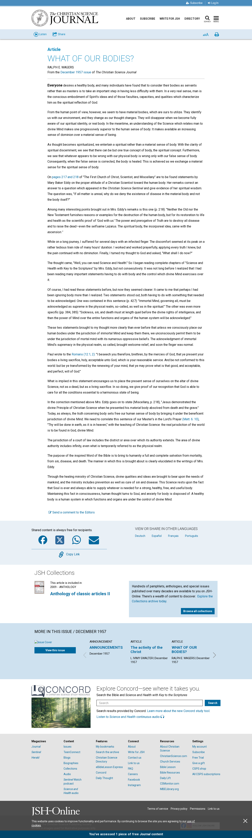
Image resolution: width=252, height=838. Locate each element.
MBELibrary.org (169, 789)
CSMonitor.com (169, 783)
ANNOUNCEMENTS (106, 647)
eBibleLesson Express (109, 767)
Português (191, 535)
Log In (215, 3)
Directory (192, 18)
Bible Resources (170, 772)
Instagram (134, 785)
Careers (133, 774)
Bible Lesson (168, 767)
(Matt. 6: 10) (190, 419)
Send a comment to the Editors (73, 512)
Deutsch (140, 535)
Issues (67, 746)
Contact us (134, 757)
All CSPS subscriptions (206, 774)
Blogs (67, 757)
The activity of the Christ (147, 649)
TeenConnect (72, 752)
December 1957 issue (75, 72)
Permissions (197, 808)
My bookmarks (105, 746)
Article (54, 49)
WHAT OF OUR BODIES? (184, 649)
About (130, 18)
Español (157, 535)
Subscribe (196, 3)
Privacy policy (179, 808)
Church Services (170, 761)
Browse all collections (197, 611)
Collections (70, 768)
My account (199, 746)
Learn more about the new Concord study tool (178, 711)
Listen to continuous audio (128, 717)
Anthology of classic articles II (80, 593)
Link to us (134, 763)
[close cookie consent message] (245, 821)
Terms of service (157, 808)
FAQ (130, 768)
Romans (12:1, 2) (83, 354)
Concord (101, 772)
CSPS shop (199, 768)
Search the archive (107, 752)
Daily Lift (165, 778)
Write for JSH (170, 18)
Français (173, 535)
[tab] (46, 741)
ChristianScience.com (173, 756)
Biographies (71, 763)
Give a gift (198, 763)
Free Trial (198, 757)
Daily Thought (104, 778)
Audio (67, 774)
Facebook (134, 779)
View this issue (55, 650)
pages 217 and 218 (65, 177)
